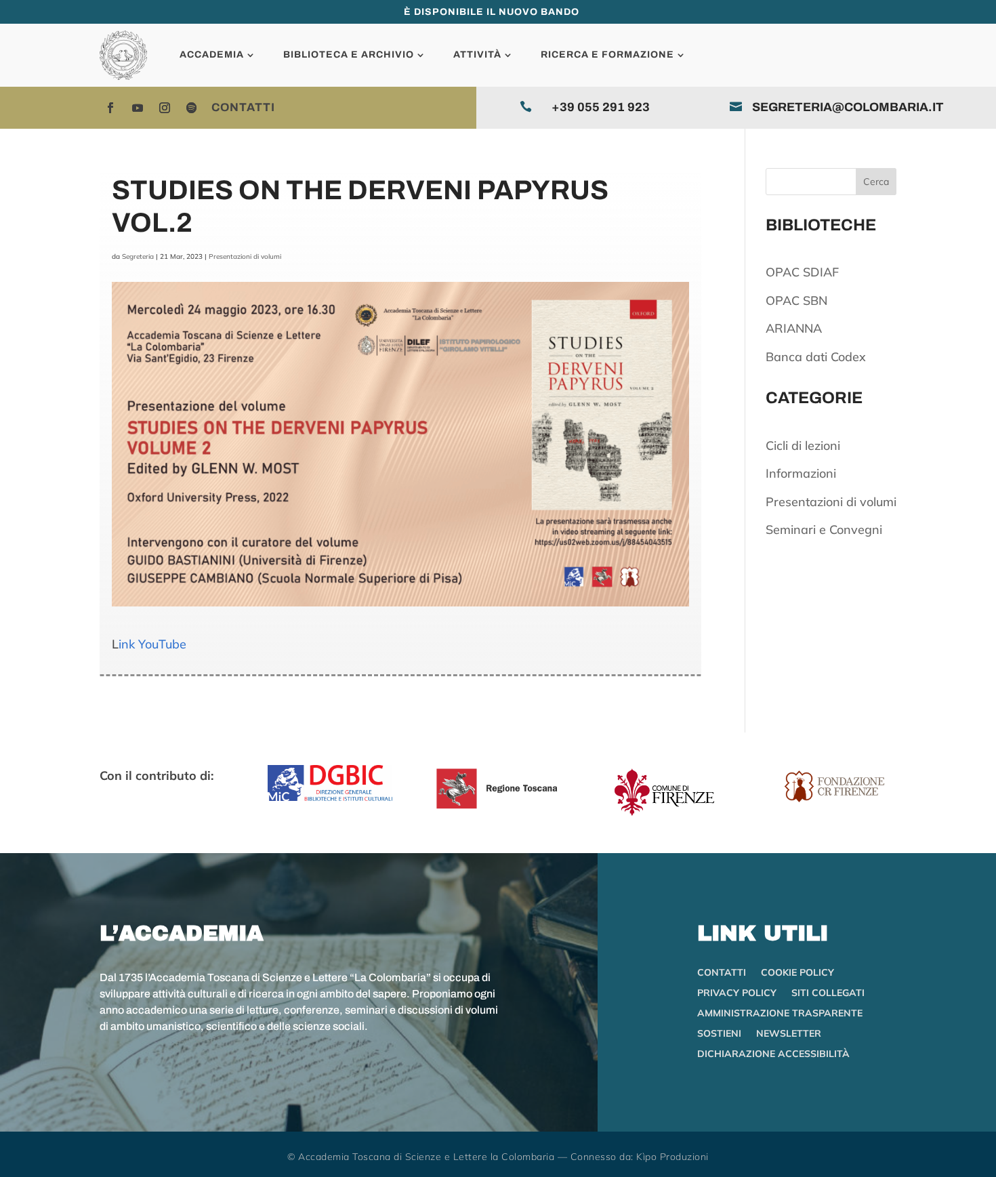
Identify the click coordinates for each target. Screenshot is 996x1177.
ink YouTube (152, 644)
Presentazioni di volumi (245, 256)
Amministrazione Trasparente (780, 1013)
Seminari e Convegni (824, 529)
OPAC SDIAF (802, 272)
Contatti (243, 107)
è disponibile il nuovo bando (491, 12)
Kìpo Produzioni (672, 1157)
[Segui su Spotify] (192, 108)
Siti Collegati (828, 993)
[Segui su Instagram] (164, 108)
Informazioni (801, 473)
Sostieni (719, 1034)
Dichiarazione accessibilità (773, 1054)
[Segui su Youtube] (137, 108)
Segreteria (138, 256)
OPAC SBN (796, 300)
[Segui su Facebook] (110, 108)
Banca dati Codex (816, 357)
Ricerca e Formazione (607, 54)
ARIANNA (794, 328)
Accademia (212, 54)
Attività (477, 54)
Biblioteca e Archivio (348, 54)
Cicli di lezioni (803, 445)
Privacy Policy (736, 993)
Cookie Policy (797, 973)
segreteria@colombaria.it (848, 107)
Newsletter (788, 1034)
